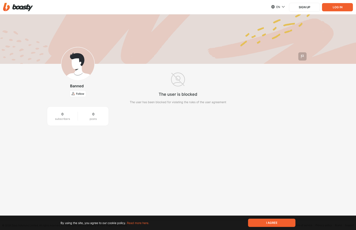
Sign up (304, 7)
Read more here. (138, 223)
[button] (18, 7)
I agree (272, 222)
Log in (337, 7)
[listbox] (275, 7)
